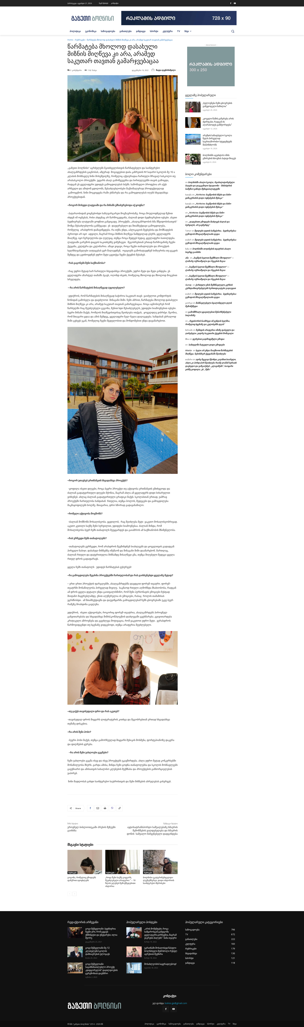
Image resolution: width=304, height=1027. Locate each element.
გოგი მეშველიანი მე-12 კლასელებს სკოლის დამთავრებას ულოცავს (97, 951)
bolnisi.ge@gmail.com (176, 1003)
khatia (188, 350)
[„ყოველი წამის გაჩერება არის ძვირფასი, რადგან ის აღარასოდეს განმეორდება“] (193, 122)
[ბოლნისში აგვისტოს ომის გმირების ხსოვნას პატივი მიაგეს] (193, 159)
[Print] (105, 808)
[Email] (97, 808)
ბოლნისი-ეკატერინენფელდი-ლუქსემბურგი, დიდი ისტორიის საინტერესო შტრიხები (158, 880)
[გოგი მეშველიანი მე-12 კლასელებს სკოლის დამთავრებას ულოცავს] (75, 951)
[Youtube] (235, 3)
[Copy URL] (119, 808)
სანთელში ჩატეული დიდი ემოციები (206, 344)
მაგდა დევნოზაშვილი (166, 70)
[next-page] (74, 894)
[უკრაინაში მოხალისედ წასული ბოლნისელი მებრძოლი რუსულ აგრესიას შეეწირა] (134, 951)
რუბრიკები (80, 39)
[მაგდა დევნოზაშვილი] (153, 70)
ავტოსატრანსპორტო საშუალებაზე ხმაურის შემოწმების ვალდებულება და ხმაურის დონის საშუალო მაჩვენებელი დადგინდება (152, 830)
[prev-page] (69, 894)
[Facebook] (230, 3)
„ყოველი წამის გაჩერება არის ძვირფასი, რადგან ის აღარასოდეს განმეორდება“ (218, 121)
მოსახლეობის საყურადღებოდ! (160, 964)
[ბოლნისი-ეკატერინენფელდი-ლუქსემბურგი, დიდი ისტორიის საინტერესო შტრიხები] (160, 862)
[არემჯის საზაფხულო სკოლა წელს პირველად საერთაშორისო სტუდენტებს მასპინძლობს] (193, 139)
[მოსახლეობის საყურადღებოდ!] (134, 968)
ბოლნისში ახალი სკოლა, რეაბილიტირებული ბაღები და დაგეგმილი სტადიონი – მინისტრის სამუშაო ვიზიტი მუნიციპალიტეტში (209, 185)
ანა (187, 257)
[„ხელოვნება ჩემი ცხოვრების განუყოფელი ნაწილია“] (193, 107)
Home (70, 39)
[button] (233, 31)
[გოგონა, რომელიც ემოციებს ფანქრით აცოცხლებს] (84, 862)
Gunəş (188, 284)
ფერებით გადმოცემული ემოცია (208, 339)
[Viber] (112, 808)
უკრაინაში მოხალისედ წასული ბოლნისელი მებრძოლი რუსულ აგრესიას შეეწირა (160, 951)
